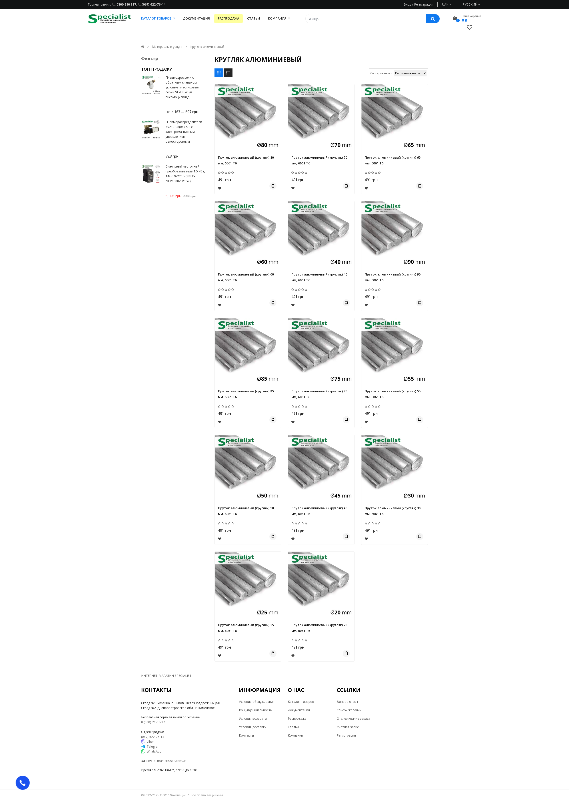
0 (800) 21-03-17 (153, 722)
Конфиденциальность (255, 710)
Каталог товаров (301, 701)
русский (470, 4)
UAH (450, 4)
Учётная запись (349, 727)
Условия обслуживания (256, 701)
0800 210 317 (126, 4)
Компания (295, 735)
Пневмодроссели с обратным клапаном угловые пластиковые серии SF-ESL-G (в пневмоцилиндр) (182, 87)
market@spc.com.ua (171, 761)
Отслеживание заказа (353, 718)
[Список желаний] (469, 27)
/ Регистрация (422, 4)
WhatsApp (154, 751)
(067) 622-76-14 (153, 4)
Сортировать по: (381, 73)
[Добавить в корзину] (272, 186)
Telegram (153, 746)
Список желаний (349, 710)
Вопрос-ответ (347, 701)
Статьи (293, 727)
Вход (407, 4)
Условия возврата (253, 718)
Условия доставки (252, 727)
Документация (299, 710)
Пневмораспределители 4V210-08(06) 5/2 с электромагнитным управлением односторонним (184, 132)
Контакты (246, 735)
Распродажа (297, 718)
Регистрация (346, 735)
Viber (150, 741)
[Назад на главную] (142, 46)
